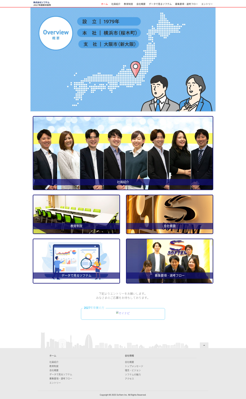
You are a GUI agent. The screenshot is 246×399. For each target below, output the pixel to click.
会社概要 (140, 4)
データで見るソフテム (160, 4)
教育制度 (128, 4)
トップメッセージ (134, 366)
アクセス (129, 378)
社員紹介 (115, 4)
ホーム (104, 4)
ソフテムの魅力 (133, 374)
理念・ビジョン (133, 370)
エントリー (207, 4)
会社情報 (129, 355)
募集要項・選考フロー (186, 4)
